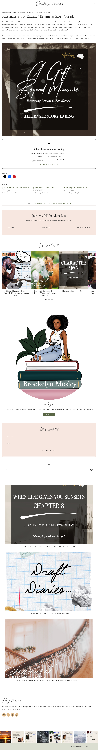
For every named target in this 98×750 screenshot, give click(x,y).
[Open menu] (3, 3)
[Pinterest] (12, 715)
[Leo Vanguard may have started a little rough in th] (18, 737)
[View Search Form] (94, 3)
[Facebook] (8, 715)
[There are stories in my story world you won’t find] (43, 737)
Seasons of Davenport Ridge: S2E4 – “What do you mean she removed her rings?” (49, 680)
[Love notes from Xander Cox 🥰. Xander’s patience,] (92, 737)
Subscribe (60, 160)
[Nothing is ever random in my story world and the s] (55, 737)
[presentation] (16, 270)
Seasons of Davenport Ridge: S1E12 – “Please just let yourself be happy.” (45, 293)
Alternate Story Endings (27, 12)
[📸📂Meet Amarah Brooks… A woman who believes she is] (67, 737)
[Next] (92, 274)
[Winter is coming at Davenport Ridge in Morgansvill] (80, 737)
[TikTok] (16, 715)
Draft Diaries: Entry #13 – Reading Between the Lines (49, 613)
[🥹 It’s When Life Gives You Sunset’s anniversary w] (5, 737)
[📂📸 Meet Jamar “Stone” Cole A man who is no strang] (30, 737)
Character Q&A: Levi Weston (73, 291)
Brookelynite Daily (44, 12)
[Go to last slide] (5, 274)
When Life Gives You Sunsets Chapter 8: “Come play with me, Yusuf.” (49, 546)
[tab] (45, 299)
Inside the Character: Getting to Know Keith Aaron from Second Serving (16, 293)
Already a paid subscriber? (49, 164)
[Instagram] (4, 715)
